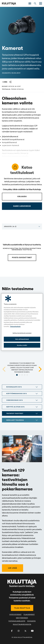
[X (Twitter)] (25, 631)
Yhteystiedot (15, 614)
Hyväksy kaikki (22, 345)
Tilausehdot (29, 614)
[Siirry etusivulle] (9, 3)
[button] (22, 387)
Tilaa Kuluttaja (22, 608)
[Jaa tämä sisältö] (10, 82)
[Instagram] (19, 631)
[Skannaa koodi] (30, 3)
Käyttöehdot (22, 618)
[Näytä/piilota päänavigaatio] (40, 3)
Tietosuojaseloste (16, 621)
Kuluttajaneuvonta (22, 624)
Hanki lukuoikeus (22, 206)
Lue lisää (12, 568)
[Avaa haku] (35, 3)
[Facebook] (12, 631)
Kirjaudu (22, 196)
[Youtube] (32, 631)
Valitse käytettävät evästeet (22, 333)
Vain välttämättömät (22, 339)
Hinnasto (31, 621)
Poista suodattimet (22, 257)
